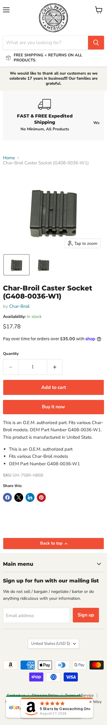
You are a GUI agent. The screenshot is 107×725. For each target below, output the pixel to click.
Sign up (86, 615)
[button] (16, 265)
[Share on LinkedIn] (30, 497)
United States (50, 643)
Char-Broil (19, 306)
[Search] (96, 43)
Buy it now (53, 407)
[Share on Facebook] (7, 497)
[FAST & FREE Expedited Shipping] (44, 115)
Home (9, 157)
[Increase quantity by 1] (54, 367)
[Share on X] (18, 497)
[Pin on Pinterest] (41, 497)
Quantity (11, 354)
